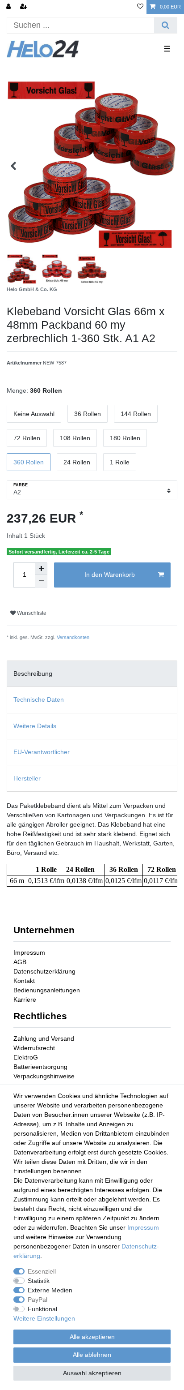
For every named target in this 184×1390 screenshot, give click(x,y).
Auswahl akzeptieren (92, 1373)
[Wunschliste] (140, 7)
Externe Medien (50, 1290)
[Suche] (165, 25)
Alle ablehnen (92, 1354)
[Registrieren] (24, 7)
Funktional (42, 1309)
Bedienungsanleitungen (46, 990)
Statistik (39, 1280)
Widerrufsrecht (34, 1047)
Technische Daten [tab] (38, 699)
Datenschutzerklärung (44, 971)
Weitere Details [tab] (34, 725)
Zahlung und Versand (43, 1038)
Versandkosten (73, 637)
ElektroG (25, 1057)
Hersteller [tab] (27, 778)
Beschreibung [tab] (32, 673)
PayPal (37, 1299)
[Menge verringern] (41, 581)
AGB (19, 961)
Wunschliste (31, 613)
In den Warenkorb (109, 574)
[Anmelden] (9, 7)
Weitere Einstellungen (44, 1318)
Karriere (24, 999)
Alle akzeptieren (92, 1336)
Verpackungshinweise (44, 1076)
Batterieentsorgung (40, 1066)
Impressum (29, 952)
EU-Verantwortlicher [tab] (41, 751)
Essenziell (42, 1271)
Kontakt (24, 980)
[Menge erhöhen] (41, 568)
